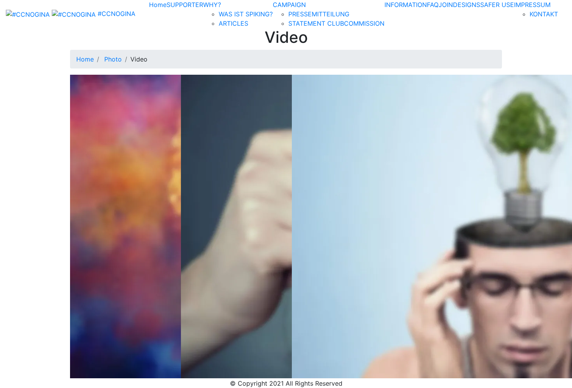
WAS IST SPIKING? (246, 14)
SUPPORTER (185, 5)
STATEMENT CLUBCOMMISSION (336, 23)
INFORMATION (405, 5)
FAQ (433, 5)
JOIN (446, 5)
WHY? (212, 5)
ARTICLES (233, 23)
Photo (113, 59)
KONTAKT (544, 14)
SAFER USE (497, 5)
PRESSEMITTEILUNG (318, 14)
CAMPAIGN (289, 5)
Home (158, 5)
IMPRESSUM (532, 5)
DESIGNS (466, 5)
